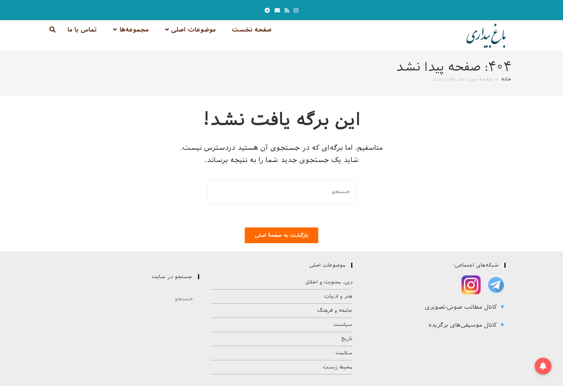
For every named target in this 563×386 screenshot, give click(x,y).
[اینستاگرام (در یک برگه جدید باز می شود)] (296, 10)
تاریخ (346, 339)
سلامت (344, 353)
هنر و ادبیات (338, 296)
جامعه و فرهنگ (334, 310)
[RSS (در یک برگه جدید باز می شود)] (286, 10)
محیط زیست (337, 367)
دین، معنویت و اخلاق (328, 282)
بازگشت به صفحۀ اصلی (281, 235)
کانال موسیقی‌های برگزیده (464, 325)
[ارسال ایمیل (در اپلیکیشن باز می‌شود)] (277, 10)
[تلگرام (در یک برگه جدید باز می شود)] (267, 10)
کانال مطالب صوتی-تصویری (462, 307)
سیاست (342, 324)
